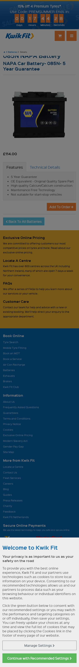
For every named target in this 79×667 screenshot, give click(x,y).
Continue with (38, 658)
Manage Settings (38, 645)
